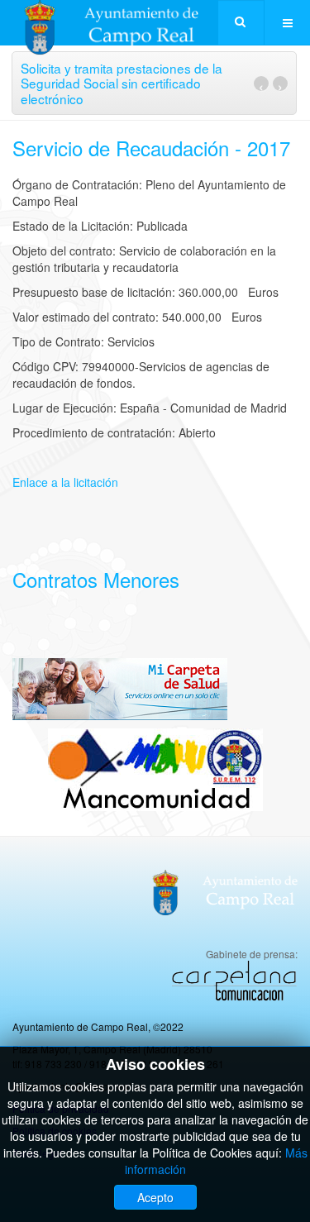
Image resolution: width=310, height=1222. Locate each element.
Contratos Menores (95, 579)
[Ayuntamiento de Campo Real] (122, 22)
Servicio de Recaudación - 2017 (151, 147)
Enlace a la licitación (65, 482)
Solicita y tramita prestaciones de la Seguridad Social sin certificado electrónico (121, 83)
